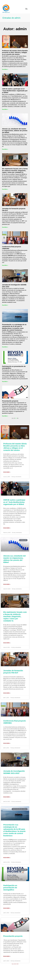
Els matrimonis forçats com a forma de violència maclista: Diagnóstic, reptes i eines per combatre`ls (15, 170)
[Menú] (26, 8)
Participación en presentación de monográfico (10, 887)
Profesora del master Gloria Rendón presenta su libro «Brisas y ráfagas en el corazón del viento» (15, 52)
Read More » (5, 69)
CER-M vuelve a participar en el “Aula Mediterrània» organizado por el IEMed (15, 90)
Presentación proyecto (10, 401)
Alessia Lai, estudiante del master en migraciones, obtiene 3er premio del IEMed (14, 130)
